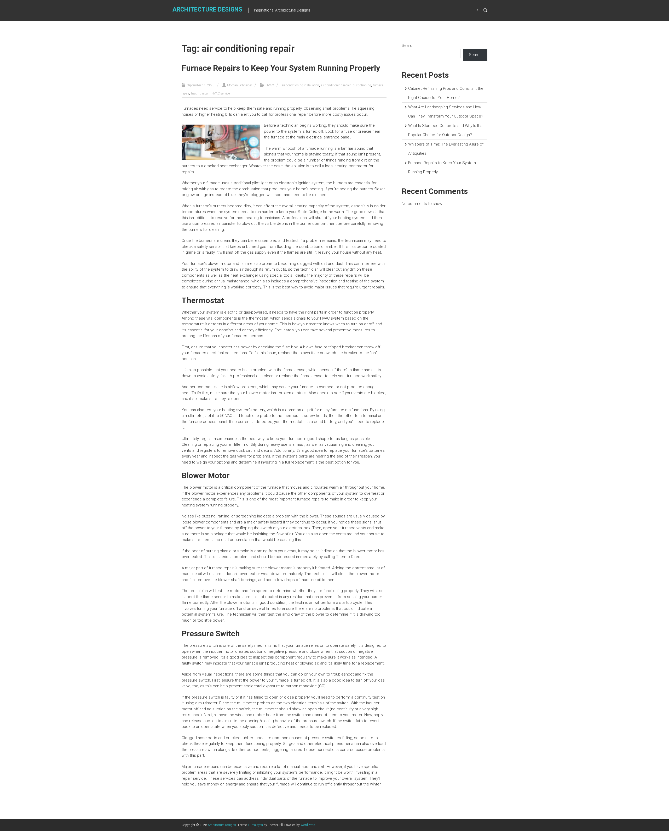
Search (408, 45)
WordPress (308, 825)
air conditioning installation (300, 85)
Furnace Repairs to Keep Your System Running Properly (281, 67)
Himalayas (255, 825)
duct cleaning (362, 85)
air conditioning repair (336, 85)
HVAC (270, 85)
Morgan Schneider (239, 85)
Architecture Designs (207, 9)
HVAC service (220, 93)
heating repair (200, 93)
